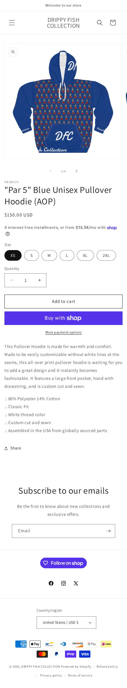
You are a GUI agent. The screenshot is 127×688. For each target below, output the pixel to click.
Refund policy (107, 666)
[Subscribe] (108, 531)
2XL (106, 255)
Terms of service (80, 675)
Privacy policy (51, 675)
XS (13, 255)
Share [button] (15, 448)
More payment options (63, 332)
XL (85, 255)
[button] (11, 22)
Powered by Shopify (76, 666)
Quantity (11, 268)
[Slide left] (50, 171)
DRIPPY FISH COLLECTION (40, 666)
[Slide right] (76, 171)
